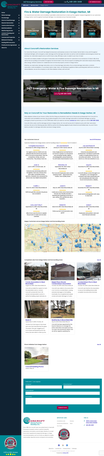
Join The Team (48, 2)
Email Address (29, 390)
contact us (73, 120)
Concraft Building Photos (35, 367)
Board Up (92, 30)
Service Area (34, 5)
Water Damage (33, 30)
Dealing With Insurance (8, 42)
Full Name (28, 384)
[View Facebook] (59, 445)
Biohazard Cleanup (7, 40)
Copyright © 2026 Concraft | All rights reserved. (63, 451)
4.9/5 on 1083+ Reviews (10, 452)
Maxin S (28, 320)
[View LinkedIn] (67, 445)
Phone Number (67, 384)
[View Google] (63, 445)
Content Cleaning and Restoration (8, 34)
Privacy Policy (66, 448)
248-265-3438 (75, 2)
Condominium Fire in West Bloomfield (87, 283)
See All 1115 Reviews (95, 139)
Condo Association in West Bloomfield (35, 283)
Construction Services (8, 25)
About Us (51, 448)
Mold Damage (72, 30)
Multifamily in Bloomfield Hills (62, 320)
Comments (28, 396)
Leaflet (78, 251)
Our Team (59, 425)
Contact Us (58, 448)
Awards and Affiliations (62, 423)
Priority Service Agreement (9, 45)
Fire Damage (53, 30)
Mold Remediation (7, 28)
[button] (98, 244)
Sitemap (74, 448)
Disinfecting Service (7, 30)
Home (26, 5)
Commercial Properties (8, 37)
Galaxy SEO (65, 453)
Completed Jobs (61, 421)
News (71, 423)
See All (99, 260)
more (34, 34)
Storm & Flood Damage (8, 20)
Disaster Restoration (7, 23)
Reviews (72, 421)
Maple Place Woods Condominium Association (61, 283)
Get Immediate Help (94, 2)
